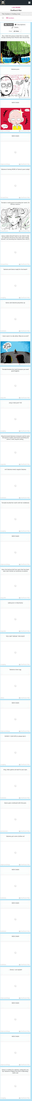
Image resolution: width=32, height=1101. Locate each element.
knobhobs (3, 331)
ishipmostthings (5, 131)
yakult (2, 698)
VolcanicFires (4, 197)
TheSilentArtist (5, 64)
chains (16, 27)
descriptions (21, 24)
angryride (3, 364)
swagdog (3, 97)
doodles (10, 24)
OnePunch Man (25, 64)
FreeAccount (4, 231)
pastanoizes (4, 831)
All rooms (16, 7)
